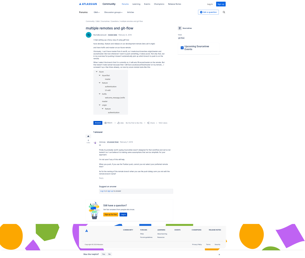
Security (217, 244)
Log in (210, 4)
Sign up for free (111, 214)
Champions (159, 4)
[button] (110, 92)
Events (147, 4)
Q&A (96, 12)
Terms (208, 244)
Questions (115, 21)
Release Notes (174, 4)
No (109, 254)
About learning (162, 234)
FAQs (142, 234)
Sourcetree (105, 21)
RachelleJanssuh (100, 35)
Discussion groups (112, 12)
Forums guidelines (146, 237)
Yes (103, 254)
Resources (160, 237)
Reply (101, 178)
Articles (130, 12)
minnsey (102, 142)
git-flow (181, 38)
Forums (125, 4)
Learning (136, 4)
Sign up (221, 4)
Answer (98, 123)
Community (109, 3)
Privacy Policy (197, 244)
